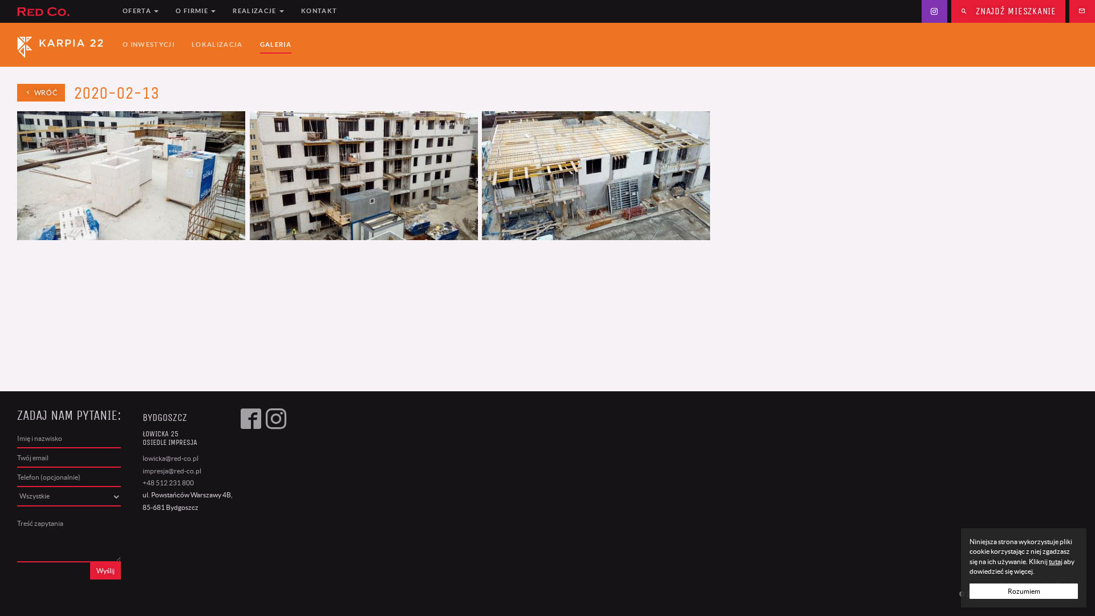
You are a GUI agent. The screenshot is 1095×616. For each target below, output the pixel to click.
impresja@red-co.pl (172, 471)
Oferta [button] (138, 10)
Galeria (275, 44)
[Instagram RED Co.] (934, 11)
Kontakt (319, 10)
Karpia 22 (63, 45)
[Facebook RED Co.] (251, 493)
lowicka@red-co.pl (170, 458)
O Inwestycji (149, 44)
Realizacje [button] (255, 10)
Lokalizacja (217, 44)
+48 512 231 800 (168, 483)
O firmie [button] (193, 10)
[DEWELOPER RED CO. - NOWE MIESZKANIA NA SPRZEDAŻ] (63, 12)
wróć (45, 92)
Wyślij (105, 570)
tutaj (1055, 561)
